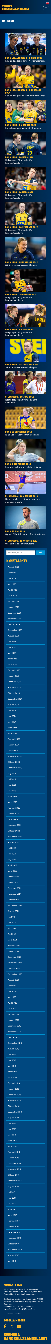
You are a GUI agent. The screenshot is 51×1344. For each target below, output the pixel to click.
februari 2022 (14, 876)
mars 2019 (12, 1077)
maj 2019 (12, 1066)
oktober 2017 (13, 1175)
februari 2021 (14, 945)
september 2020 (15, 974)
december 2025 (14, 613)
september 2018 (15, 1112)
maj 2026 (12, 584)
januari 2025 (13, 676)
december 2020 (14, 957)
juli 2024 (12, 710)
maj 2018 (12, 1135)
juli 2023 (12, 779)
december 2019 (14, 1026)
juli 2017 (11, 1192)
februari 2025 (14, 670)
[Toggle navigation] (46, 8)
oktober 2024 (14, 693)
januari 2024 (13, 745)
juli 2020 (12, 985)
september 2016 (15, 1249)
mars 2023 (12, 802)
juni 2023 (12, 785)
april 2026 (12, 590)
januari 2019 (13, 1089)
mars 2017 (12, 1215)
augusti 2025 (13, 636)
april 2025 (12, 659)
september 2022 (15, 836)
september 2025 (15, 630)
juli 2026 (12, 572)
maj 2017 (12, 1203)
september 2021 (15, 905)
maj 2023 (12, 790)
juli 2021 (12, 917)
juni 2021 (12, 922)
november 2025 (14, 618)
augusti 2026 (13, 567)
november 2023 (14, 756)
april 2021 (12, 934)
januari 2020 (13, 1020)
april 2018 (12, 1140)
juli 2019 (12, 1054)
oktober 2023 (14, 762)
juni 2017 (12, 1198)
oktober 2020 (14, 968)
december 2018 (14, 1094)
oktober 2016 (13, 1244)
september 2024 (15, 699)
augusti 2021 (13, 911)
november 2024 (14, 687)
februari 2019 (14, 1083)
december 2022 (14, 819)
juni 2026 (12, 578)
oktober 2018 (13, 1106)
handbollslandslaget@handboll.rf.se (22, 1309)
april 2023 (12, 796)
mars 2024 (12, 733)
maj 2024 (12, 722)
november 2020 (15, 963)
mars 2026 (12, 595)
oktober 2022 (14, 831)
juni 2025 (12, 647)
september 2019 (15, 1043)
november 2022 (14, 825)
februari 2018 (14, 1152)
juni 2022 (12, 854)
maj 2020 (12, 997)
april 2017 (12, 1209)
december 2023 (14, 750)
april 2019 (12, 1071)
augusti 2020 (13, 980)
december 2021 (14, 888)
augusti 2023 (13, 773)
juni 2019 (12, 1060)
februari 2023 (14, 808)
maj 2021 (12, 928)
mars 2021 (12, 940)
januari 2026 (13, 607)
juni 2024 (12, 716)
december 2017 (14, 1163)
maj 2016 (12, 1261)
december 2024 (14, 681)
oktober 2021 (13, 899)
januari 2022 (13, 882)
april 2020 (12, 1003)
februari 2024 (14, 739)
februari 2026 (14, 601)
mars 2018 (12, 1146)
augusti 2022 (13, 842)
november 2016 (14, 1238)
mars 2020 (12, 1008)
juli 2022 (12, 848)
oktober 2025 (14, 624)
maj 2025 (12, 653)
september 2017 (15, 1180)
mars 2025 (12, 664)
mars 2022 (12, 871)
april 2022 (12, 865)
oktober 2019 (13, 1037)
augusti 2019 (13, 1049)
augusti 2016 (13, 1255)
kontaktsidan (30, 1294)
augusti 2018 (13, 1117)
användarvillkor (15, 1314)
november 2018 (14, 1100)
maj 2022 (12, 859)
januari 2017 (13, 1226)
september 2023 (15, 767)
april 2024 (12, 727)
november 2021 (14, 894)
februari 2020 (14, 1014)
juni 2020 (12, 991)
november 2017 (14, 1169)
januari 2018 (13, 1158)
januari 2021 (13, 951)
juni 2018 (12, 1129)
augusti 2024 (13, 704)
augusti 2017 (13, 1186)
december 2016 (14, 1232)
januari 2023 (13, 813)
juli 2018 (12, 1123)
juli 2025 (12, 641)
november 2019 (14, 1031)
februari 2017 (14, 1221)
